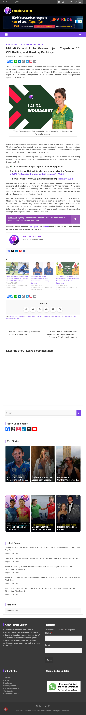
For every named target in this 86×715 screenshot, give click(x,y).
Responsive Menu (80, 2)
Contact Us (8, 691)
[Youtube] (20, 251)
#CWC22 (14, 174)
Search (78, 413)
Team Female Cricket (25, 57)
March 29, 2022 (11, 57)
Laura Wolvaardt (48, 316)
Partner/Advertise (11, 688)
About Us (7, 678)
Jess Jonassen (36, 316)
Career (6, 680)
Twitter (45, 227)
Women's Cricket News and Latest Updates (24, 44)
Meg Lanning (59, 316)
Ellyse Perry (14, 316)
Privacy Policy (9, 685)
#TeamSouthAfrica (28, 174)
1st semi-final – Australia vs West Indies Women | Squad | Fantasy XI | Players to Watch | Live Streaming (62, 334)
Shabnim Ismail (70, 316)
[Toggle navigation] (6, 34)
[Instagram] (9, 251)
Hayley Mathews (25, 316)
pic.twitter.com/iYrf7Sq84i (51, 174)
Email (48, 645)
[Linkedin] (16, 251)
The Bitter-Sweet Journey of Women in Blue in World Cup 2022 (24, 333)
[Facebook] (24, 251)
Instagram (33, 227)
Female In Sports (10, 694)
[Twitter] (12, 251)
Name (48, 633)
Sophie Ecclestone (12, 319)
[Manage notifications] (6, 709)
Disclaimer (8, 683)
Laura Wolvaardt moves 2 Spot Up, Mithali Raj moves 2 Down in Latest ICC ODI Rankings (17, 279)
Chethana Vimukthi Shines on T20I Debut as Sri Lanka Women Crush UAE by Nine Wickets (42, 558)
